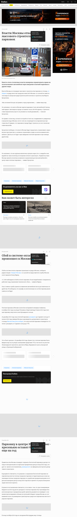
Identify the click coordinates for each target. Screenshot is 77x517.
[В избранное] (24, 203)
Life (41, 5)
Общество (5, 391)
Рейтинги (17, 5)
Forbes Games (6, 5)
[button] (75, 2)
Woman (45, 5)
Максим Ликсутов (12, 309)
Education (60, 5)
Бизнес (29, 203)
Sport (50, 5)
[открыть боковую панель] (68, 2)
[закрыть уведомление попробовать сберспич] (43, 33)
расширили (32, 305)
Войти (63, 1)
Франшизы (24, 5)
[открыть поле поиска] (71, 2)
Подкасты (31, 5)
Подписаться (8, 179)
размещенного (26, 455)
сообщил (20, 309)
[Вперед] (53, 156)
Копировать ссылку (45, 45)
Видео (36, 5)
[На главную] (4, 2)
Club (65, 5)
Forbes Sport (5, 203)
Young (54, 5)
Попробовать (35, 40)
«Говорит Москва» (16, 261)
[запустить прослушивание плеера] (43, 29)
